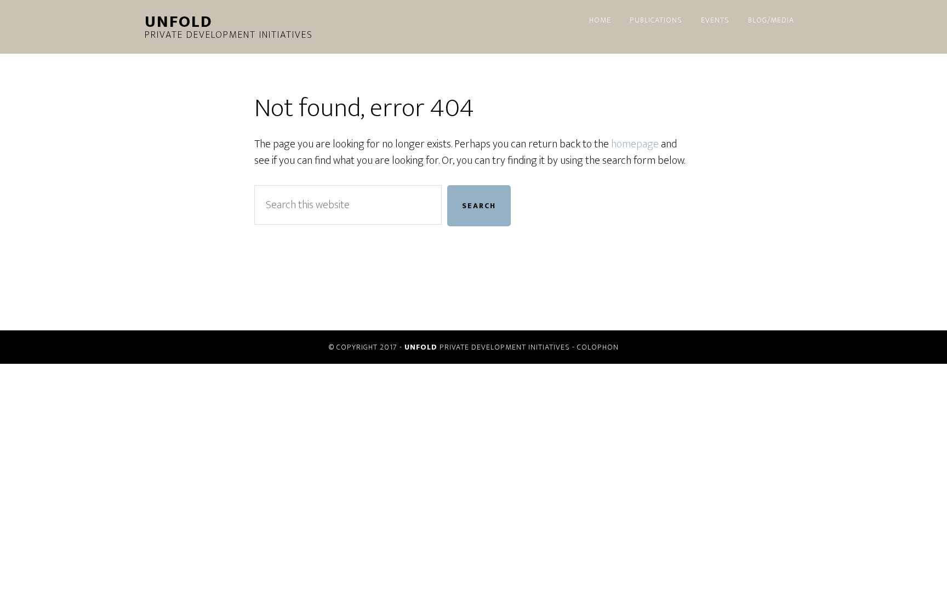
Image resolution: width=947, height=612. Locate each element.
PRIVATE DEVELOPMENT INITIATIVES (487, 347)
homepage (635, 144)
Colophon (598, 347)
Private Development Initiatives (229, 28)
